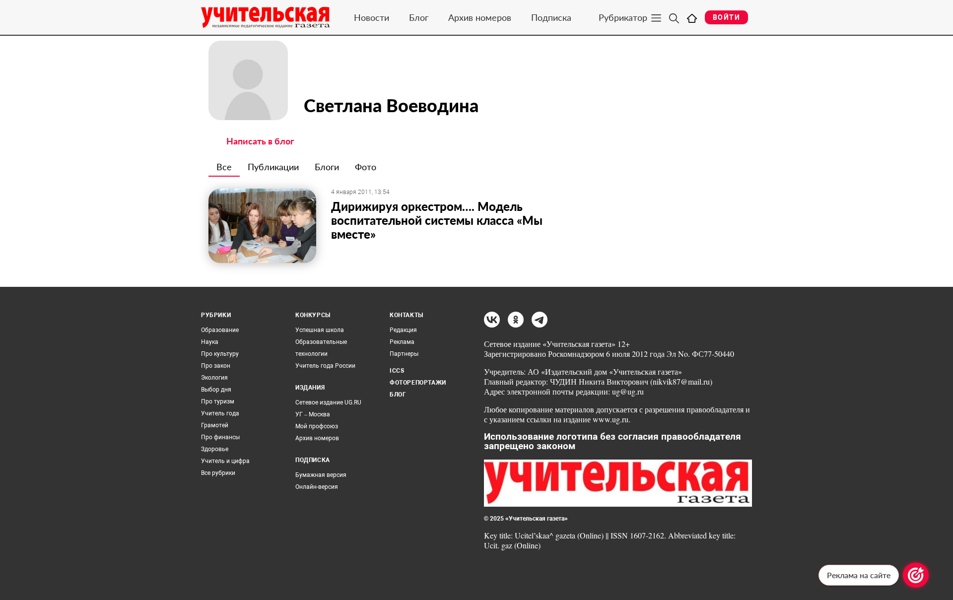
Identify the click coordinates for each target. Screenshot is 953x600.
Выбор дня (216, 389)
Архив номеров (479, 17)
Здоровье (214, 449)
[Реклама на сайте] (916, 575)
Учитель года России (325, 365)
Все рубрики (218, 472)
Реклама (402, 341)
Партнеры (404, 353)
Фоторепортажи (418, 382)
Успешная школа (319, 330)
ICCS (397, 370)
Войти (726, 17)
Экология (214, 377)
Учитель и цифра (225, 461)
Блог (418, 17)
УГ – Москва (312, 414)
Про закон (215, 365)
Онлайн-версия (316, 486)
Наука (209, 341)
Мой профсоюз (316, 426)
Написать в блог (260, 140)
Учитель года (220, 413)
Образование (220, 330)
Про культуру (220, 353)
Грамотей (214, 425)
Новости (371, 17)
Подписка (551, 17)
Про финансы (220, 437)
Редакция (403, 330)
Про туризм (217, 401)
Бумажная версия (320, 474)
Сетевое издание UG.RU (328, 402)
